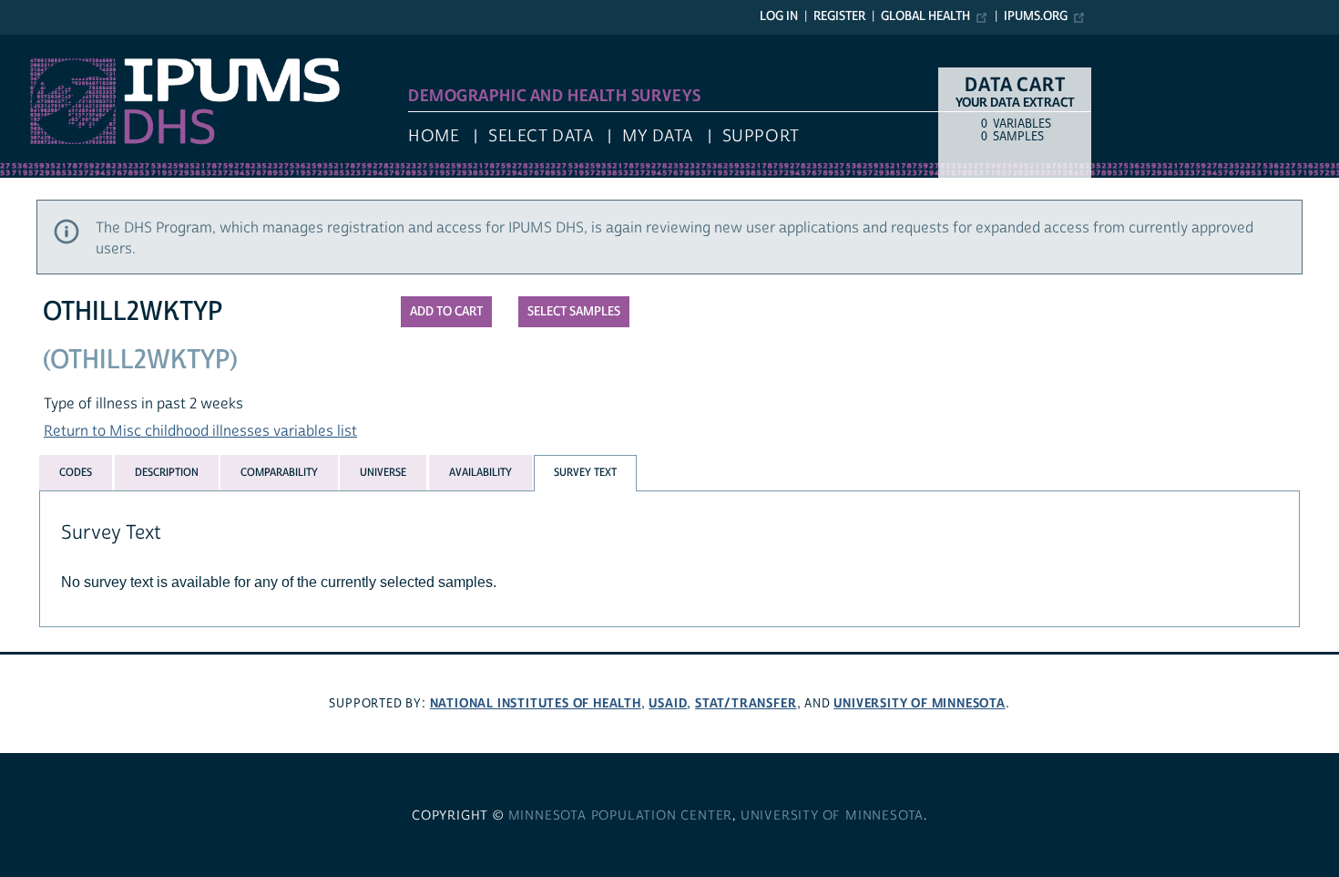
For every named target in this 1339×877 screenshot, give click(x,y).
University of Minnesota (919, 703)
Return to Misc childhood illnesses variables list (200, 431)
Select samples (573, 312)
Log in (779, 16)
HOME (433, 136)
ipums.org (1036, 16)
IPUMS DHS (38, 44)
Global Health (925, 16)
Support (761, 136)
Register (839, 16)
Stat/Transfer (745, 703)
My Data (657, 136)
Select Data (540, 136)
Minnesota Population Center (620, 816)
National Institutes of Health (535, 703)
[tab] (75, 472)
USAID (668, 703)
